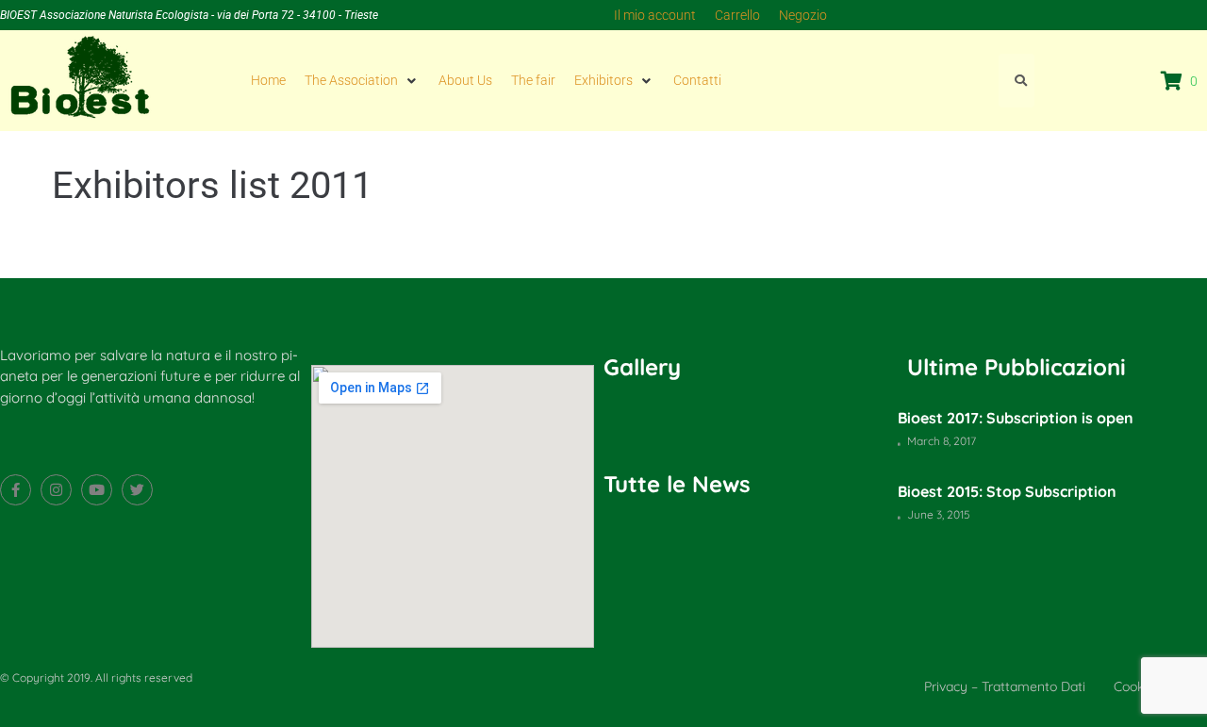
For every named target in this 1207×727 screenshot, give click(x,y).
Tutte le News (677, 484)
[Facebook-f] (15, 489)
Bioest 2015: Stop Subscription (1007, 491)
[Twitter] (137, 489)
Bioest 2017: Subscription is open (1015, 417)
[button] (362, 80)
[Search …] (1016, 80)
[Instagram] (56, 489)
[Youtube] (96, 489)
